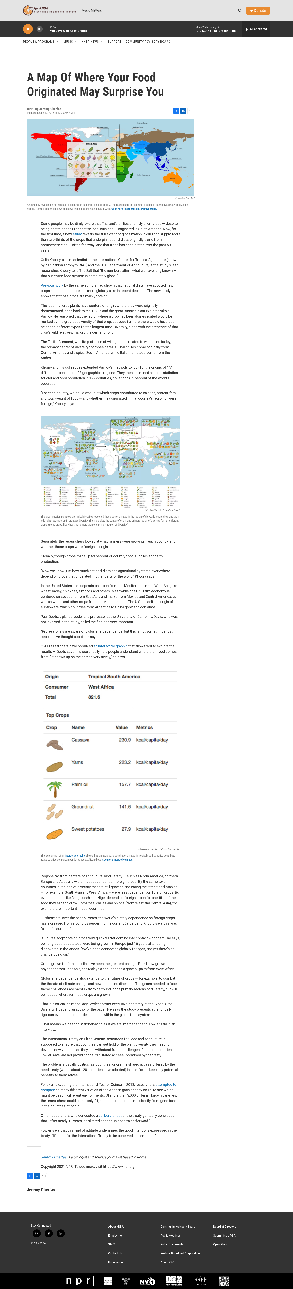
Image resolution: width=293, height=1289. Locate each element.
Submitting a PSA (224, 1235)
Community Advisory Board (148, 41)
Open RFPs (220, 1244)
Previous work (52, 285)
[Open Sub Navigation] (57, 41)
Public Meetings (171, 1235)
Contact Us (115, 1253)
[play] (28, 29)
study (77, 234)
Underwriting (116, 1262)
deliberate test (110, 1115)
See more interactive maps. (117, 859)
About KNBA (116, 1226)
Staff (111, 1244)
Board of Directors (224, 1226)
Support (115, 41)
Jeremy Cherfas (53, 1157)
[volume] (39, 29)
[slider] (46, 29)
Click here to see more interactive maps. (134, 208)
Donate (260, 10)
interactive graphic (75, 855)
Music (68, 41)
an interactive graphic (111, 646)
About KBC (167, 1262)
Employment (116, 1235)
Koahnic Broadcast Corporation (180, 1253)
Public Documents (172, 1244)
